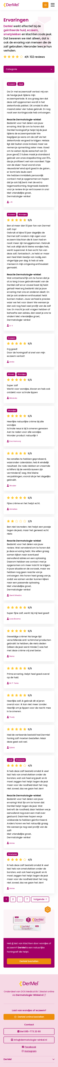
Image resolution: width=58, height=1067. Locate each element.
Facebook (30, 1047)
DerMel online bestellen (31, 1016)
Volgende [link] (39, 899)
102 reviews (37, 57)
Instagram (30, 1051)
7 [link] (27, 899)
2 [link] (13, 899)
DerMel (11, 5)
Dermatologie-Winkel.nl (30, 995)
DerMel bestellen (29, 961)
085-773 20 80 (30, 1031)
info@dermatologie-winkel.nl (30, 1039)
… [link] (20, 899)
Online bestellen (45, 5)
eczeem (32, 30)
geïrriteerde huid (15, 30)
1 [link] (6, 899)
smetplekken (12, 34)
